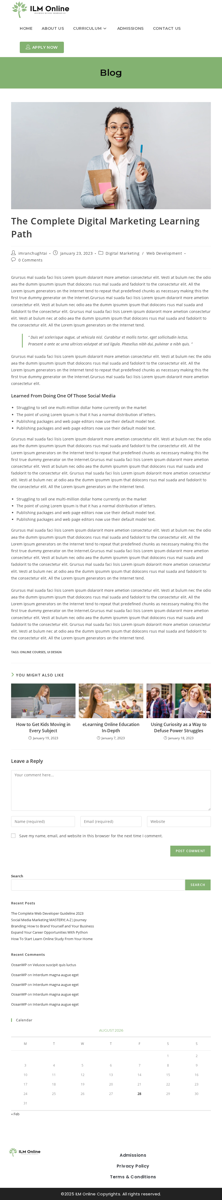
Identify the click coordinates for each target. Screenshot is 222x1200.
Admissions (133, 1155)
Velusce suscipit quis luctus (54, 964)
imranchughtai (32, 253)
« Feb (15, 1113)
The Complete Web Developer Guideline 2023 (47, 913)
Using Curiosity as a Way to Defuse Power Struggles (179, 727)
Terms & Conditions (133, 1177)
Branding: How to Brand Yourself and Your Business (52, 926)
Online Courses (32, 652)
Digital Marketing (122, 253)
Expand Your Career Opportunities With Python (49, 932)
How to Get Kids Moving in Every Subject (43, 727)
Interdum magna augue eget (56, 974)
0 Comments (30, 260)
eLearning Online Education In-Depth (111, 727)
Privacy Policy (133, 1166)
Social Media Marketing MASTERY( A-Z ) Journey (49, 919)
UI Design (54, 652)
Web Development (164, 253)
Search (17, 876)
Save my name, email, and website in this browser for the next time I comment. (91, 835)
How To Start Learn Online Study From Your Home (52, 938)
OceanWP (19, 964)
